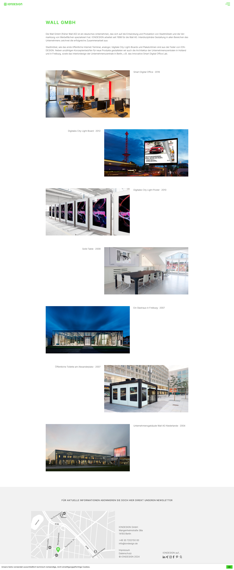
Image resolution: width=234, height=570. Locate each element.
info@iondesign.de (128, 543)
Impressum (124, 550)
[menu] (227, 4)
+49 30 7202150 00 (129, 540)
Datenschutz (125, 553)
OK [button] (229, 567)
